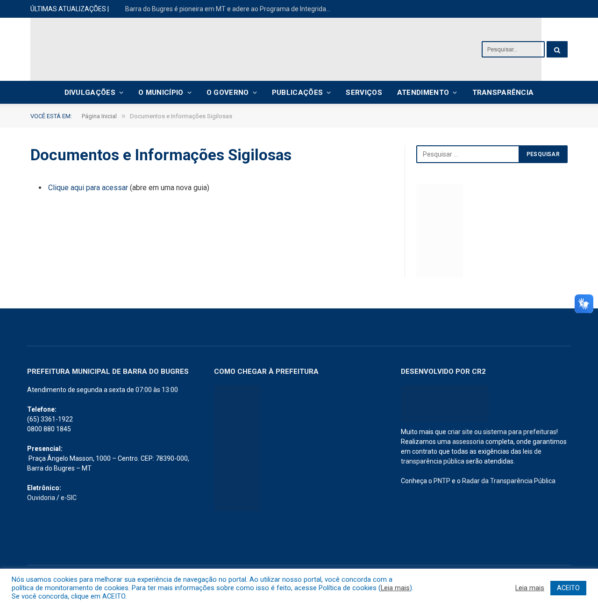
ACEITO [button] (568, 588)
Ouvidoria (41, 497)
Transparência (503, 92)
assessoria (468, 441)
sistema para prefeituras (519, 432)
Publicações (297, 92)
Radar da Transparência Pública (508, 481)
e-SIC (69, 497)
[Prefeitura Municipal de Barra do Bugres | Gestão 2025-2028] (285, 49)
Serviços (364, 92)
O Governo (227, 92)
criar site (460, 432)
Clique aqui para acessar (88, 187)
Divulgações (89, 92)
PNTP (442, 481)
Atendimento (423, 92)
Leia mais (395, 588)
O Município (160, 92)
